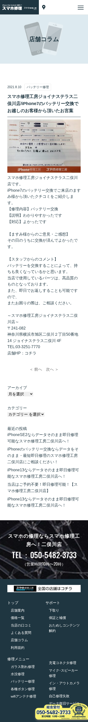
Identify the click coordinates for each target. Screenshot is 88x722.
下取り (54, 610)
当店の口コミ (21, 625)
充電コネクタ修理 (62, 663)
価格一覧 (17, 618)
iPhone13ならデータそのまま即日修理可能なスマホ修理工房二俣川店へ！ (43, 473)
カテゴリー (17, 408)
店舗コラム (19, 640)
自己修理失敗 (59, 696)
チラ (32, 353)
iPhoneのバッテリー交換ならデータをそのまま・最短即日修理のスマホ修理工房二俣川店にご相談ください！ (42, 455)
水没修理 (17, 674)
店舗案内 (17, 610)
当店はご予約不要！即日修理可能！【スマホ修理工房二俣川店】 (42, 487)
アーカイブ (17, 388)
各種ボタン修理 (23, 689)
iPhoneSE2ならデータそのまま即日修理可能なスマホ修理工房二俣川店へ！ (42, 438)
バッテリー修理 (23, 681)
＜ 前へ (35, 369)
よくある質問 (21, 633)
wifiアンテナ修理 (23, 696)
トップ (12, 603)
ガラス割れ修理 (23, 667)
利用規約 (17, 648)
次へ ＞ (52, 369)
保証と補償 (57, 618)
